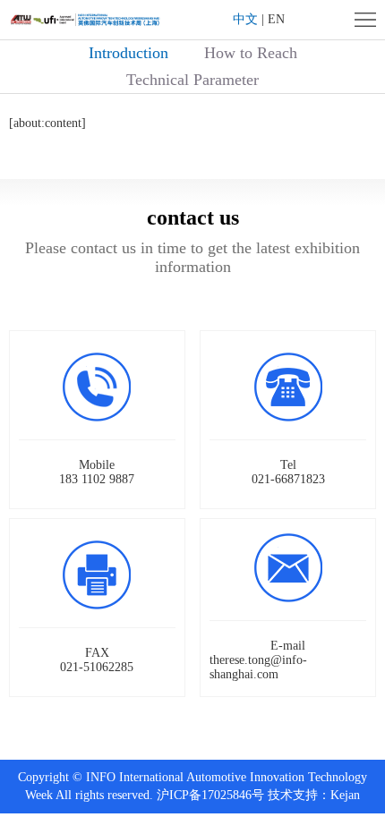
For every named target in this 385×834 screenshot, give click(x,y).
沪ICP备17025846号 (210, 795)
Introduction (128, 53)
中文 (245, 19)
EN (276, 19)
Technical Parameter (192, 80)
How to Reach (250, 53)
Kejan (345, 795)
